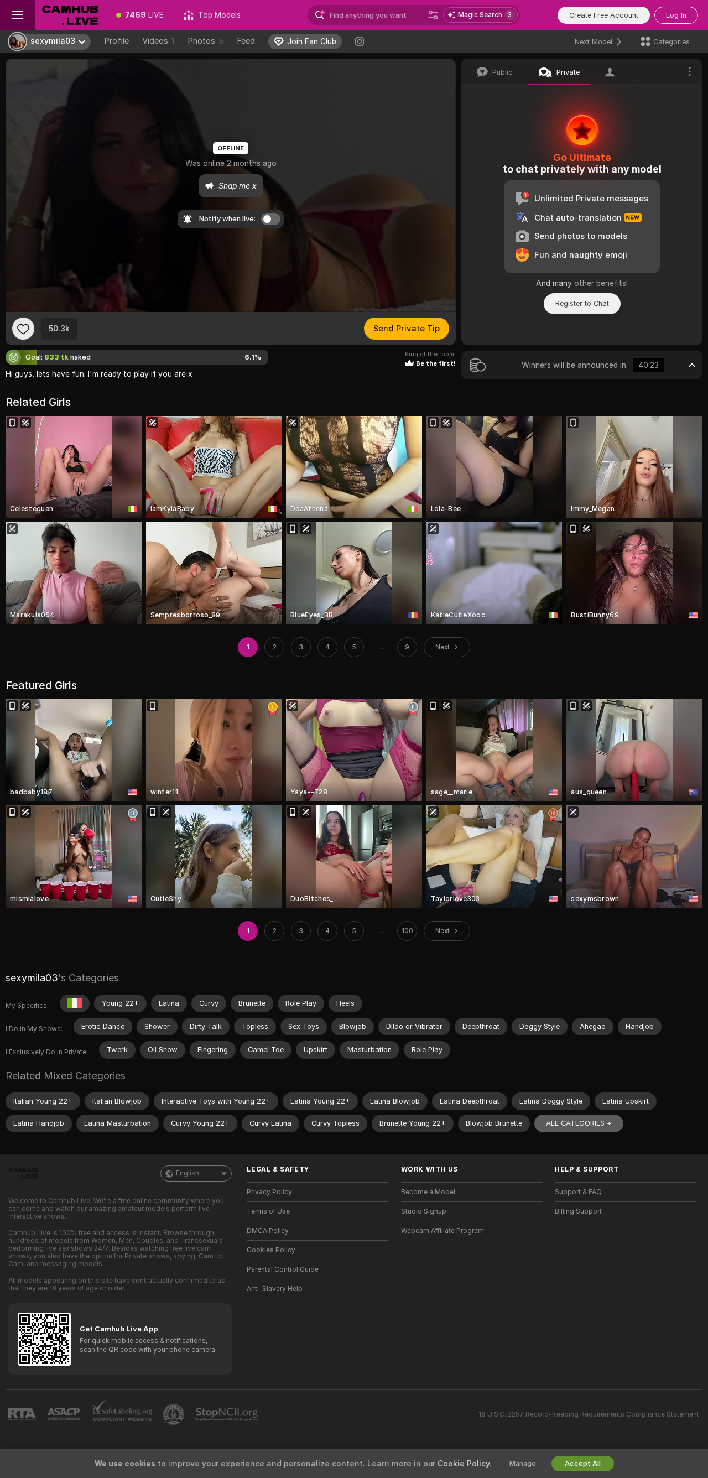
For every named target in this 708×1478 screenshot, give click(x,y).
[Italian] (75, 1003)
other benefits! (601, 283)
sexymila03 (32, 977)
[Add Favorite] (23, 329)
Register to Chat (582, 303)
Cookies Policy (271, 1250)
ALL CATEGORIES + (579, 1123)
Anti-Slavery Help (275, 1289)
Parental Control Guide (283, 1269)
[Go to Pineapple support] (174, 1414)
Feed (246, 41)
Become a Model (428, 1192)
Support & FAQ (578, 1192)
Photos (205, 41)
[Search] (433, 15)
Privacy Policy (269, 1192)
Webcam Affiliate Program (442, 1231)
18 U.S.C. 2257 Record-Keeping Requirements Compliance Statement (588, 1414)
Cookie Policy (464, 1463)
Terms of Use (268, 1211)
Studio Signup (423, 1211)
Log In (676, 15)
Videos (158, 41)
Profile (116, 41)
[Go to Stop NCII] (228, 1414)
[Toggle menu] (17, 15)
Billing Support (578, 1211)
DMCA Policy (268, 1231)
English (187, 1173)
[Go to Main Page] (70, 15)
